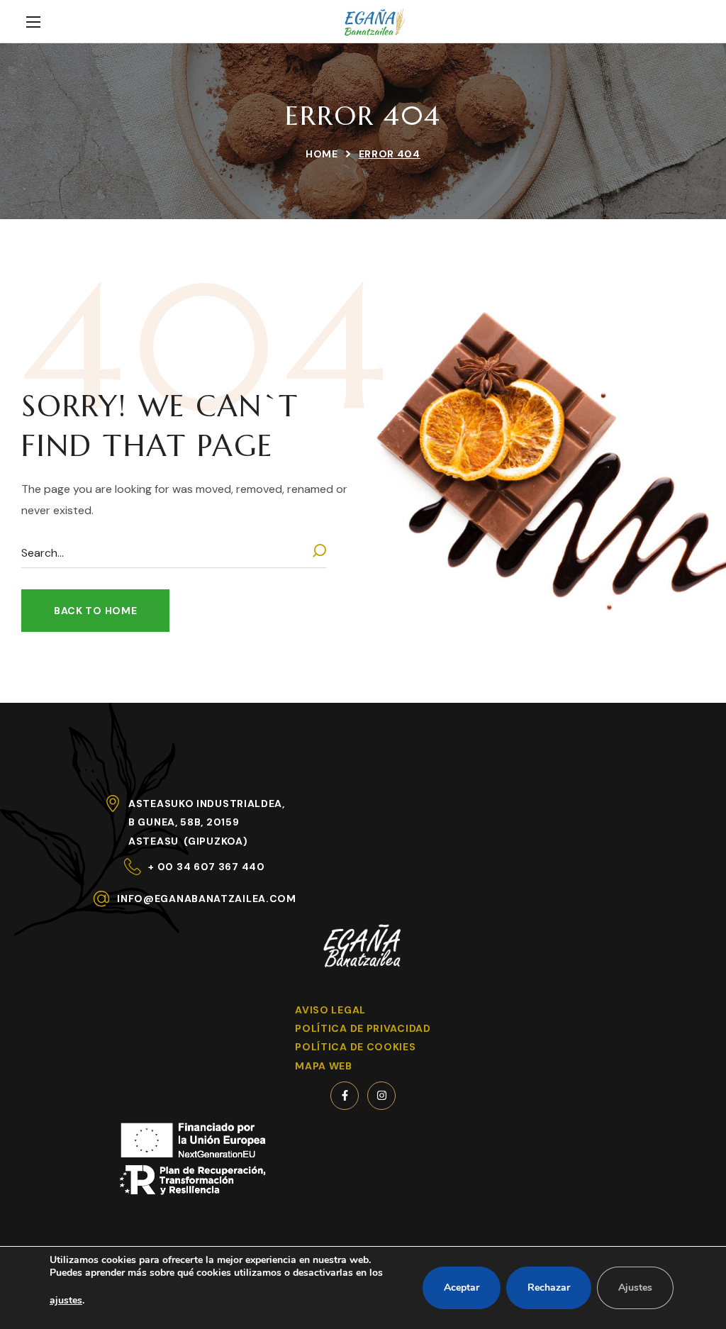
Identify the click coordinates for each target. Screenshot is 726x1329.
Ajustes (635, 1287)
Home (322, 154)
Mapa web (323, 1066)
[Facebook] (344, 1095)
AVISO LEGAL (330, 1009)
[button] (95, 610)
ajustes (66, 1300)
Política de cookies (355, 1046)
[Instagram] (381, 1095)
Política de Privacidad (362, 1028)
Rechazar (548, 1287)
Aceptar (461, 1287)
